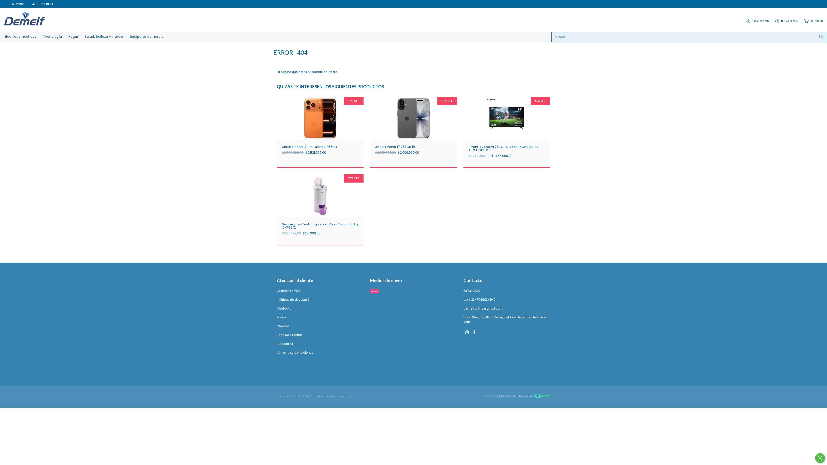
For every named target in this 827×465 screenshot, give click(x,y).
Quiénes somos (288, 291)
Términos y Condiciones (295, 352)
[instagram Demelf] (466, 332)
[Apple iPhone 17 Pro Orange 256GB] (323, 127)
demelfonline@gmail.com (483, 308)
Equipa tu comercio (147, 36)
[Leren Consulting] (534, 397)
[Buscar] (821, 37)
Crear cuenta (760, 21)
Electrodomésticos (20, 36)
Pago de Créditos (290, 335)
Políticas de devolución (294, 300)
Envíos (19, 4)
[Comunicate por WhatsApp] (820, 458)
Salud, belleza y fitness (104, 36)
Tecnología (52, 36)
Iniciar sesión (789, 21)
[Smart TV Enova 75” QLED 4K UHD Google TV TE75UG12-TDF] (510, 127)
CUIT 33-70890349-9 (479, 300)
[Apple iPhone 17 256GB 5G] (416, 127)
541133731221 (472, 291)
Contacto (284, 308)
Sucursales (44, 4)
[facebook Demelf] (474, 332)
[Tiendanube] (500, 397)
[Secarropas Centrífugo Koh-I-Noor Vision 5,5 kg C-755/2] (323, 204)
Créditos (283, 326)
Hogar (73, 36)
